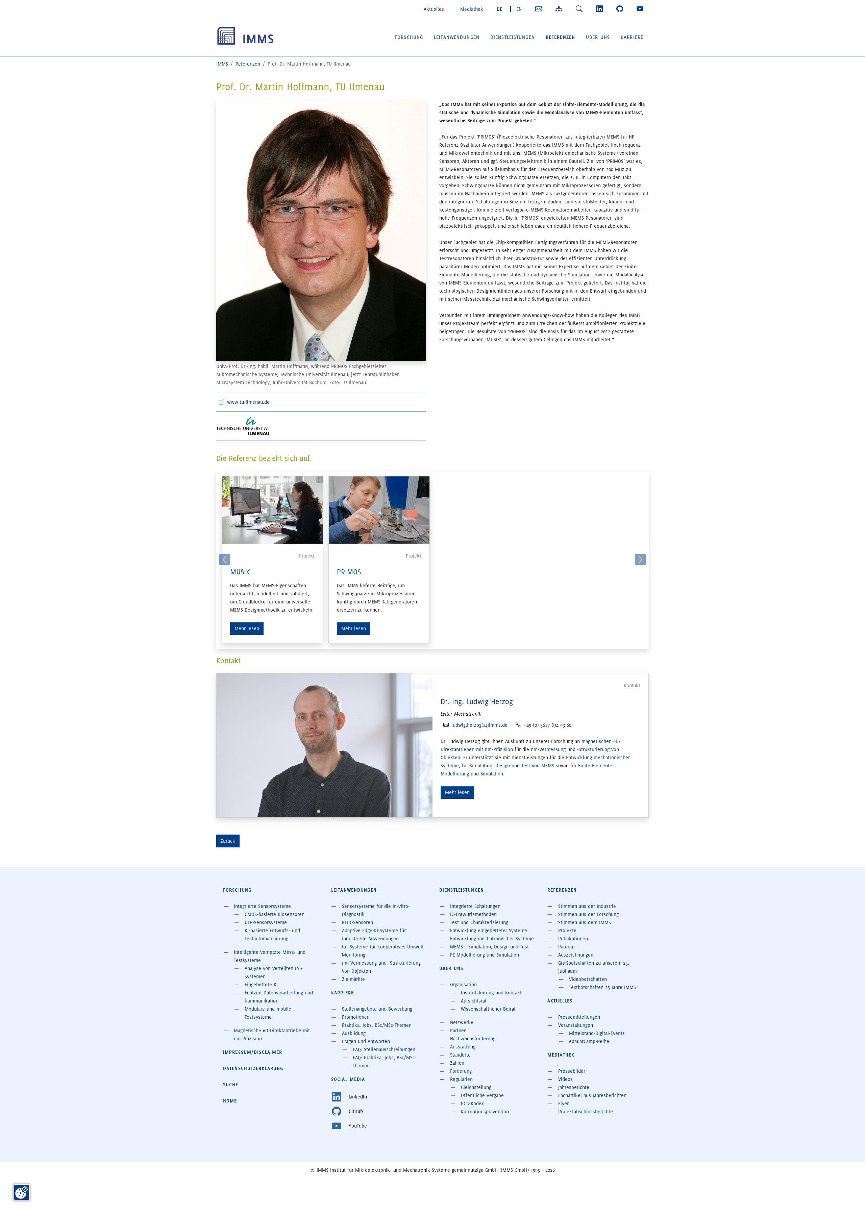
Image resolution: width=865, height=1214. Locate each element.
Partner (458, 1030)
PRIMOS (349, 571)
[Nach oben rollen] (850, 1199)
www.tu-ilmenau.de (248, 402)
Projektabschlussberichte (585, 1112)
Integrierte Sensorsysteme (262, 906)
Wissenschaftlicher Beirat (488, 1009)
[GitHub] (621, 9)
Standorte (460, 1055)
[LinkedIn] (600, 9)
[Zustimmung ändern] (22, 1192)
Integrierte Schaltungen (475, 906)
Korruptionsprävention (485, 1112)
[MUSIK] (272, 510)
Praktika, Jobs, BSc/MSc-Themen (377, 1025)
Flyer (563, 1103)
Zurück (228, 841)
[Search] (580, 9)
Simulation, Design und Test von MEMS (512, 766)
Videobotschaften (588, 979)
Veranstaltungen (575, 1025)
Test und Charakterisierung (479, 922)
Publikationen (573, 939)
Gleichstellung (476, 1087)
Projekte (567, 930)
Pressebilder (571, 1071)
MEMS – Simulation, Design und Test (489, 947)
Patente (566, 947)
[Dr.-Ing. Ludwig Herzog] (324, 744)
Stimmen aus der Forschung (588, 914)
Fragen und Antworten (366, 1041)
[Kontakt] (540, 9)
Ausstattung (462, 1047)
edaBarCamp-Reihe (589, 1041)
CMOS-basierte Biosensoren (274, 914)
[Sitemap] (560, 9)
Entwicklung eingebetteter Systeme (488, 930)
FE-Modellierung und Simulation (484, 955)
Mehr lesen (246, 628)
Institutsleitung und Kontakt (491, 993)
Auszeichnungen (575, 955)
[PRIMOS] (379, 510)
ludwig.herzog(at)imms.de (479, 725)
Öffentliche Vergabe (482, 1095)
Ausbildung (354, 1033)
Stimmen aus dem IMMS (584, 922)
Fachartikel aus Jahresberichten (592, 1095)
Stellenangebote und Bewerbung (377, 1009)
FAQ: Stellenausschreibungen (384, 1049)
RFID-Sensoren (357, 922)
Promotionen (356, 1017)
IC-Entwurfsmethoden (473, 914)
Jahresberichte (573, 1087)
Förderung (461, 1071)
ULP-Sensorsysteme (266, 922)
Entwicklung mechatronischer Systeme (492, 939)
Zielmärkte (353, 979)
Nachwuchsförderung (472, 1039)
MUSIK (240, 571)
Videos (565, 1079)
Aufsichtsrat (474, 1001)
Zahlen (457, 1063)
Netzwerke (461, 1022)
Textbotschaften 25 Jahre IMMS (602, 987)
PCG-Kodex (472, 1103)
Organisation (463, 985)
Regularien (461, 1079)
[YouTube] (641, 9)
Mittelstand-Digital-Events (597, 1033)
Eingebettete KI (261, 985)
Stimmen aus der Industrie (587, 906)
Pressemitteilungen (579, 1017)
